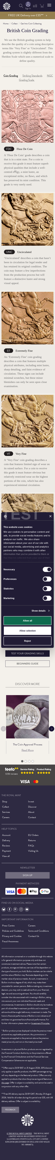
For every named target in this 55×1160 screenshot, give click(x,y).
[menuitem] (21, 6)
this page (5, 1082)
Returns (32, 840)
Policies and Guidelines (13, 931)
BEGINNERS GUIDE (27, 664)
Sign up (27, 875)
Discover (32, 807)
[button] (49, 5)
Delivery (6, 840)
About (31, 812)
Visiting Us (33, 851)
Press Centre (8, 925)
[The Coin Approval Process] (27, 716)
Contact (32, 817)
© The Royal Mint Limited (19, 1133)
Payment (6, 851)
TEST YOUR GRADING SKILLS (27, 653)
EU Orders (33, 835)
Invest (31, 801)
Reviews (6, 845)
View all (5, 856)
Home (5, 23)
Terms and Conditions (38, 931)
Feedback (10, 1109)
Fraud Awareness (10, 941)
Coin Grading (11, 75)
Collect (14, 23)
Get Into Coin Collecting (31, 23)
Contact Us (33, 936)
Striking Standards (32, 75)
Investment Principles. (40, 1023)
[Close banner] (50, 516)
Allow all (27, 620)
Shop (4, 801)
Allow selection (27, 630)
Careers (5, 817)
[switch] (47, 578)
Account (6, 835)
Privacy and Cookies (12, 936)
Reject (27, 640)
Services (6, 812)
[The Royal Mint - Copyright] (6, 5)
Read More (28, 750)
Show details (39, 610)
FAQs (31, 845)
